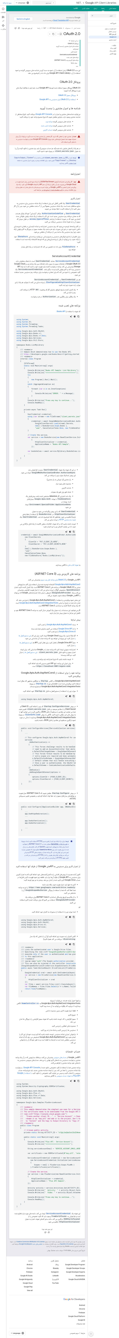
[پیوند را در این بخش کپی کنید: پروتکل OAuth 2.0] (57, 82)
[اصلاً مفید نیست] (15, 28)
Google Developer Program (75, 1264)
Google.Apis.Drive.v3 (67, 631)
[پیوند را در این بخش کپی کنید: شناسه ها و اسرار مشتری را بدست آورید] (37, 108)
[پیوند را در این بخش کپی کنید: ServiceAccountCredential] (50, 256)
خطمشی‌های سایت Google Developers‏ (31, 1244)
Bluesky (56, 1268)
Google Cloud (28, 1283)
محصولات (68, 28)
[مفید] (19, 28)
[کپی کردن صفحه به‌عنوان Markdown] (53, 34)
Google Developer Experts (75, 1272)
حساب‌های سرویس (59, 1057)
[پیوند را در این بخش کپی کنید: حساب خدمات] (63, 1051)
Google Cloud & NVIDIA (77, 1279)
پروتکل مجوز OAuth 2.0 (67, 95)
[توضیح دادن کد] (71, 316)
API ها (76, 8)
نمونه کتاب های (73, 565)
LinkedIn (56, 1276)
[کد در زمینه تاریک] (75, 316)
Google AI (81, 1320)
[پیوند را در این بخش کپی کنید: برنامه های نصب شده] (56, 305)
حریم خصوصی (74, 1333)
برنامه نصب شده (46, 126)
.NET (79, 2)
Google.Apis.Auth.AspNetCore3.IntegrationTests (38, 603)
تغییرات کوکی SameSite (59, 844)
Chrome (30, 1268)
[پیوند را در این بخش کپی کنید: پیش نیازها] (68, 619)
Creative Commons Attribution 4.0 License (31, 1242)
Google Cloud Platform (76, 1316)
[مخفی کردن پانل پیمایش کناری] (91, 1334)
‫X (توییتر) (55, 1279)
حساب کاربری (47, 130)
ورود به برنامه (7, 3)
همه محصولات (80, 1324)
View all (30, 1290)
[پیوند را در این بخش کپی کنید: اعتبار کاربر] (68, 198)
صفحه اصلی (112, 8)
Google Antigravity (26, 1279)
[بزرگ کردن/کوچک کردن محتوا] (69, 40)
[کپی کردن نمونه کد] (78, 316)
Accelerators (80, 1276)
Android (30, 1264)
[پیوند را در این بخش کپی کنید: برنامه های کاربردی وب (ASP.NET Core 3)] (32, 574)
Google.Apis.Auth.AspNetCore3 (67, 584)
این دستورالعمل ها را (30, 652)
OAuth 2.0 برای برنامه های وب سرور (53, 580)
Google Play (28, 1287)
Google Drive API (65, 629)
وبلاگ (57, 1264)
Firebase (29, 1272)
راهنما (103, 8)
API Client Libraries (105, 2)
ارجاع (95, 8)
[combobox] (44, 3)
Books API (61, 311)
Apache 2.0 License (66, 1244)
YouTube (55, 1283)
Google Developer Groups (75, 1268)
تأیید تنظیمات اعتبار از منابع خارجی (52, 190)
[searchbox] (103, 16)
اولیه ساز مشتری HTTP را (67, 520)
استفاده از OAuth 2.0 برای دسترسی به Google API (58, 99)
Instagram (55, 1272)
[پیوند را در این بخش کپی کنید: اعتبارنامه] (68, 174)
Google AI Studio (26, 1276)
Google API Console (44, 114)
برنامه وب (49, 121)
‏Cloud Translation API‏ (61, 20)
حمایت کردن (86, 8)
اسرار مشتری (72, 163)
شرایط (83, 1333)
